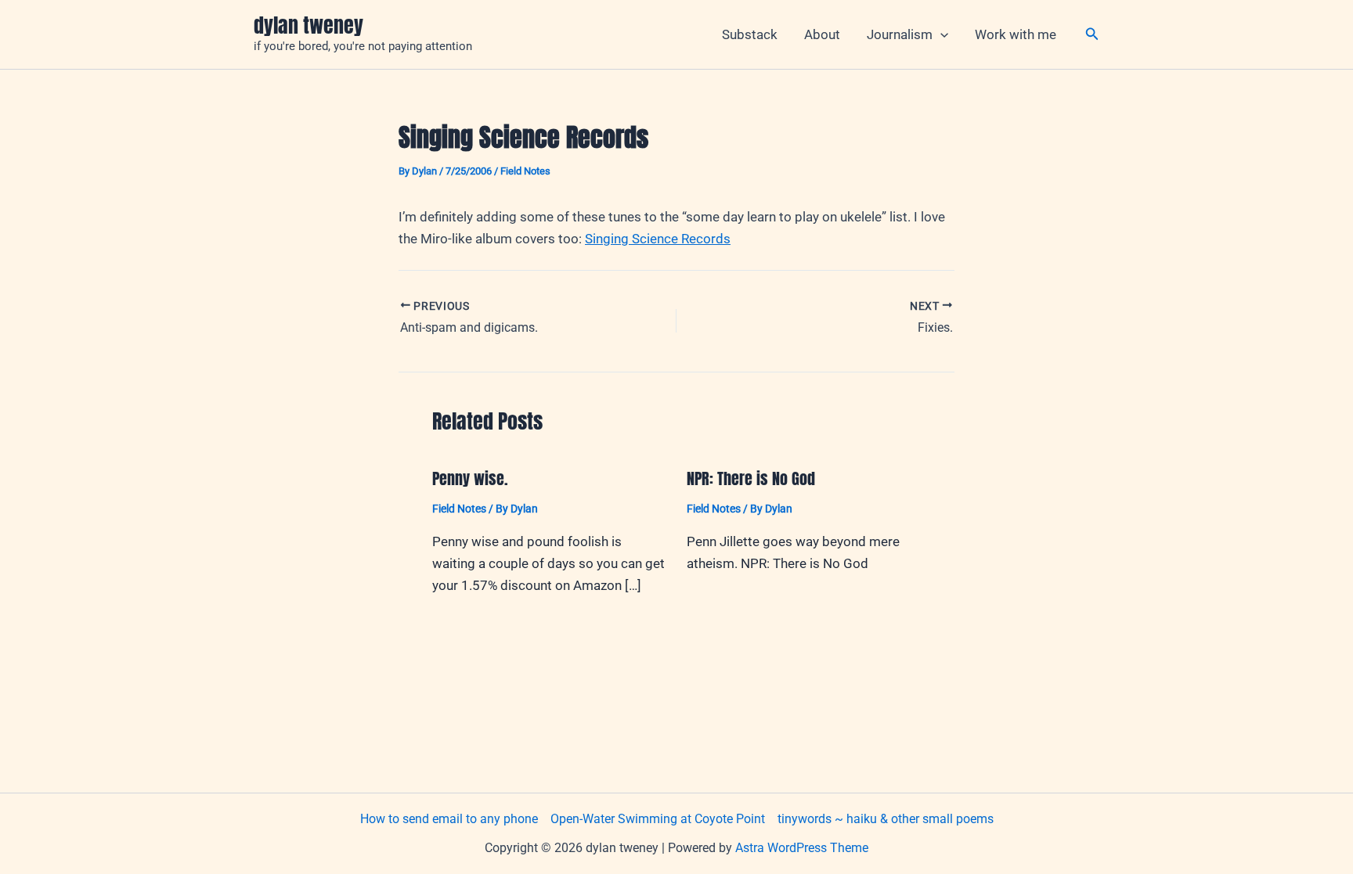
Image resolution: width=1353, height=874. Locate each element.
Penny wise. (470, 478)
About (822, 34)
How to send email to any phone (449, 818)
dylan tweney (308, 25)
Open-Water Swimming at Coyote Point (657, 818)
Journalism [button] (900, 34)
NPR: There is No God (751, 478)
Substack (750, 34)
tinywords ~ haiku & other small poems (886, 818)
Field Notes (525, 171)
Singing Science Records (658, 238)
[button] (940, 34)
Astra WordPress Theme (801, 847)
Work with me (1015, 34)
